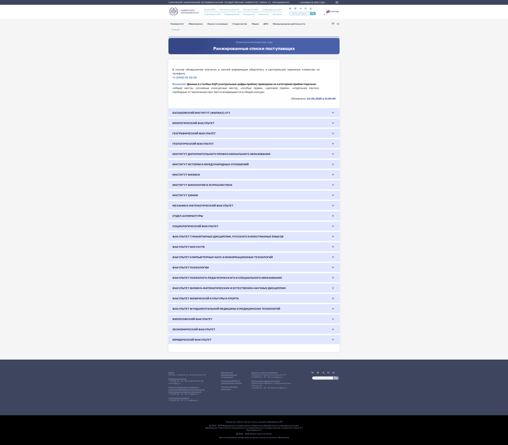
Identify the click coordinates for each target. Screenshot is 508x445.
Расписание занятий (229, 9)
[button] (324, 8)
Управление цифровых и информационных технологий (271, 384)
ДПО (265, 23)
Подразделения (231, 14)
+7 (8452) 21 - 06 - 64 (260, 388)
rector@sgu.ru (174, 383)
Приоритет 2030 (250, 9)
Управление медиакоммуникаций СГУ (268, 375)
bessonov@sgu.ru (279, 388)
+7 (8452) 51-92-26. (185, 77)
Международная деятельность (289, 23)
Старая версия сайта (272, 9)
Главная (176, 30)
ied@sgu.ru (193, 400)
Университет (177, 23)
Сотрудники (249, 14)
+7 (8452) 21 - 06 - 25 (260, 377)
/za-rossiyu (332, 11)
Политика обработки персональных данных (231, 382)
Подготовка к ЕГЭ (212, 14)
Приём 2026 (209, 9)
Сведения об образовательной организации (229, 374)
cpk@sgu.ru (193, 394)
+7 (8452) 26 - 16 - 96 (177, 381)
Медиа (255, 23)
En (338, 24)
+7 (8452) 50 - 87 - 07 (177, 400)
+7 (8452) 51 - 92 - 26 (177, 394)
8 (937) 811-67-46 (195, 381)
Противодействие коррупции (229, 388)
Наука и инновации (217, 23)
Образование (196, 23)
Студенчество (239, 23)
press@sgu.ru (277, 377)
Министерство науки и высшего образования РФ (260, 422)
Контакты (277, 14)
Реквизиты (264, 14)
